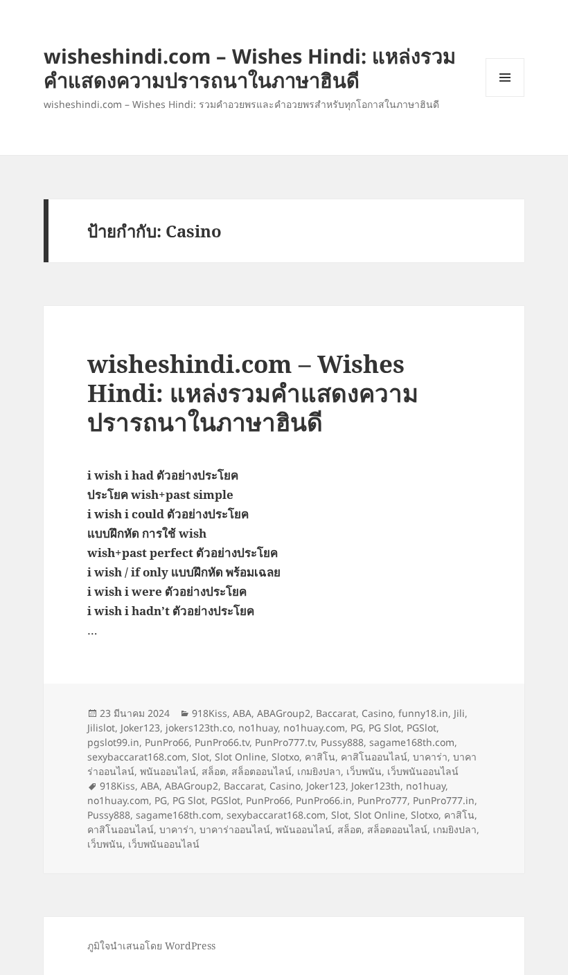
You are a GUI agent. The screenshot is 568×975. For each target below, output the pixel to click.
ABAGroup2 (283, 713)
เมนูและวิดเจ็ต (505, 77)
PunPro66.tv (222, 742)
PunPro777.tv (285, 742)
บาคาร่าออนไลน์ (234, 829)
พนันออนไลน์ (168, 771)
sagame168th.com (411, 742)
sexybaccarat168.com (136, 756)
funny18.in (423, 713)
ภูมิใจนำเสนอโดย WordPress (151, 945)
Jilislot (101, 727)
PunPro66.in (324, 800)
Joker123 (140, 727)
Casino (377, 713)
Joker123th (375, 785)
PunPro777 (382, 800)
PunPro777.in (443, 800)
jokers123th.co (199, 727)
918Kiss (209, 713)
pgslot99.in (113, 742)
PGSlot (421, 727)
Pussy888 (342, 742)
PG (356, 727)
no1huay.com (314, 727)
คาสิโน (320, 756)
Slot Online (240, 756)
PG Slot (385, 727)
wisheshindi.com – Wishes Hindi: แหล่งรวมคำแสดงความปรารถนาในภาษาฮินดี (250, 67)
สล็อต (214, 771)
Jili (459, 713)
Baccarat (336, 713)
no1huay (258, 727)
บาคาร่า (430, 756)
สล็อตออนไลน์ (261, 771)
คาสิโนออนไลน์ (374, 756)
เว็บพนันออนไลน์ (423, 771)
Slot (200, 756)
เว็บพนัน (364, 771)
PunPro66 (167, 742)
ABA (242, 713)
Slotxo (285, 756)
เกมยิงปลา (319, 771)
